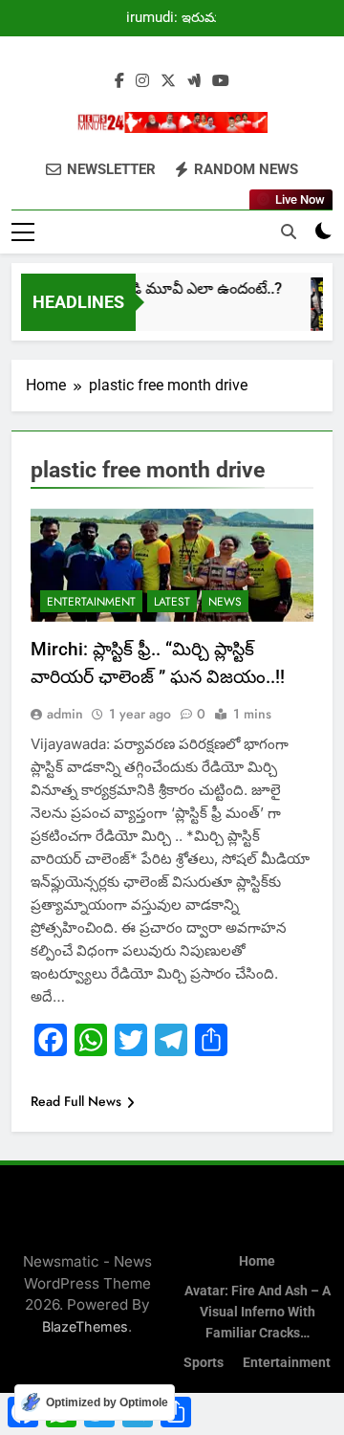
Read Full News (76, 1101)
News (225, 601)
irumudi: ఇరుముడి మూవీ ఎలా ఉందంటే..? (180, 18)
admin (65, 713)
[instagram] (142, 81)
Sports (203, 1363)
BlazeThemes (85, 1326)
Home (257, 1261)
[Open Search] (288, 231)
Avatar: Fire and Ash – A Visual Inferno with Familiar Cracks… (257, 1311)
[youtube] (220, 81)
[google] (194, 81)
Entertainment (91, 601)
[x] (168, 81)
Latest (172, 601)
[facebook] (119, 81)
